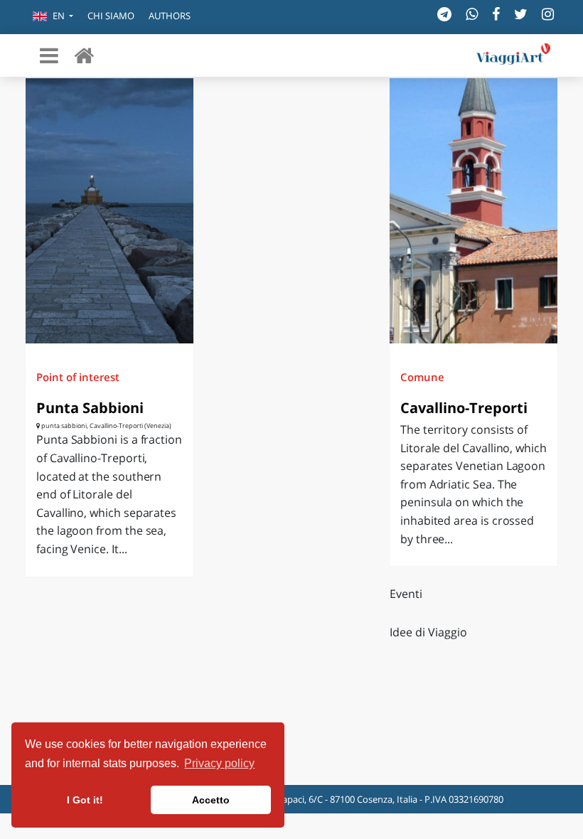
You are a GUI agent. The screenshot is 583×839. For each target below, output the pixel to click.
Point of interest (77, 377)
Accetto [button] (211, 800)
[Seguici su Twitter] (520, 13)
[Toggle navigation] (49, 55)
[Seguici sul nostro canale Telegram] (444, 13)
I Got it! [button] (85, 800)
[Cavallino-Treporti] (473, 210)
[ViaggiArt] (84, 55)
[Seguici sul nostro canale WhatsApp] (471, 13)
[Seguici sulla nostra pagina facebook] (495, 13)
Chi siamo (110, 15)
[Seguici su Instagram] (547, 13)
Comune (422, 377)
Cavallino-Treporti (464, 407)
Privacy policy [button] (219, 763)
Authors (170, 15)
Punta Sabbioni (90, 407)
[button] (53, 17)
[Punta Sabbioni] (109, 210)
